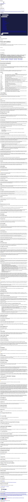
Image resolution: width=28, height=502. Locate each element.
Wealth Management (4, 29)
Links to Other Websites (18, 55)
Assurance (3, 18)
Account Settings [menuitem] (19, 11)
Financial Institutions (4, 23)
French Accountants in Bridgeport (14, 494)
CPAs (3, 20)
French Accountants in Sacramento (18, 495)
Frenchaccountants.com (2, 3)
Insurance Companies (23, 31)
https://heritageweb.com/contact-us (12, 482)
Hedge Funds (3, 25)
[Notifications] (1, 5)
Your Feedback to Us (13, 55)
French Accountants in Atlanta (7, 494)
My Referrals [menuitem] (9, 11)
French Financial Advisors (21, 492)
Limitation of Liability (3, 56)
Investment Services (4, 28)
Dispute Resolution (20, 56)
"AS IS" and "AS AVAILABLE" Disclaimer (9, 56)
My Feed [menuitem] (1, 11)
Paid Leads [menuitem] (16, 11)
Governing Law (15, 56)
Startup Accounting (4, 21)
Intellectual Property (9, 55)
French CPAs (16, 492)
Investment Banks (4, 26)
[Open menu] (1, 0)
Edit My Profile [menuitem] (4, 11)
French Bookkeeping (12, 492)
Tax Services (3, 22)
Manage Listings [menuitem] (13, 11)
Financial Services (4, 27)
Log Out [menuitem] (23, 11)
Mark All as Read (2, 8)
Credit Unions (3, 24)
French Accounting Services (7, 492)
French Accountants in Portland (11, 495)
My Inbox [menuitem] (7, 11)
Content (1, 55)
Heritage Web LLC (5, 500)
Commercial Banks (13, 31)
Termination (23, 55)
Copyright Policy (4, 55)
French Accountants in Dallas (21, 494)
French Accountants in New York (3, 495)
